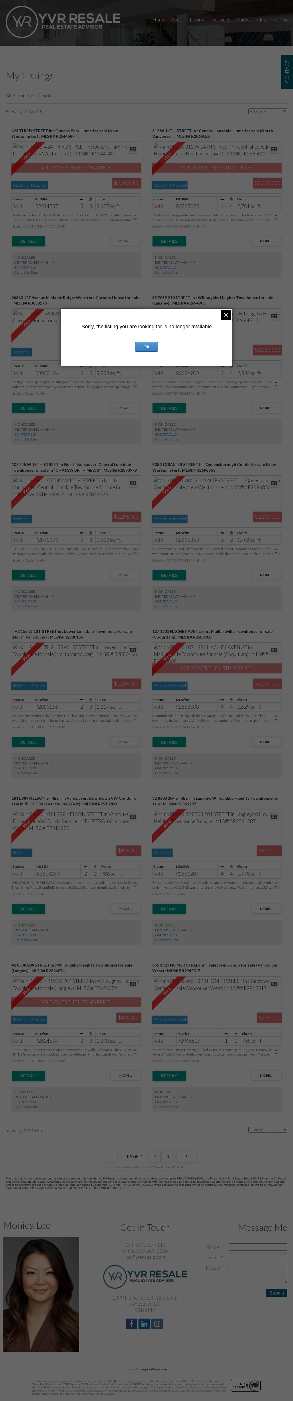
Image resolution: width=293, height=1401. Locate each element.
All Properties (20, 95)
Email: (214, 1257)
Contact (281, 20)
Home (159, 20)
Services (221, 20)
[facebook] (132, 1324)
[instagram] (157, 1324)
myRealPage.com (154, 1369)
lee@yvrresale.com (145, 1257)
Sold (47, 95)
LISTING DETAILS (28, 241)
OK (146, 346)
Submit (277, 1293)
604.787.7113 (25, 267)
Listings (198, 20)
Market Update (252, 20)
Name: (214, 1247)
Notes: (213, 1268)
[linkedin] (144, 1324)
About (177, 20)
